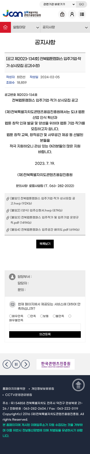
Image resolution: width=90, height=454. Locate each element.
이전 (7, 364)
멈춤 (16, 364)
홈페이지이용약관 (14, 389)
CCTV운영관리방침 (18, 395)
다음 (25, 364)
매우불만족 (16, 320)
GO (81, 4)
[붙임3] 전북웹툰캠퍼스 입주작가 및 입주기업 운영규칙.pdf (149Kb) (44, 220)
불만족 (60, 316)
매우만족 (17, 316)
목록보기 (45, 244)
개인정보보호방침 (42, 389)
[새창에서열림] (55, 364)
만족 (33, 316)
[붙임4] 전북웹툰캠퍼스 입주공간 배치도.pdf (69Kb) (45, 229)
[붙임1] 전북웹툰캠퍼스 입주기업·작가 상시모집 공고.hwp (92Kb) (42, 201)
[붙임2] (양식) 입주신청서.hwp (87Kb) (36, 210)
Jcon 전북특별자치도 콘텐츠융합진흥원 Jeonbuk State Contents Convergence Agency (22, 14)
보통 (46, 316)
